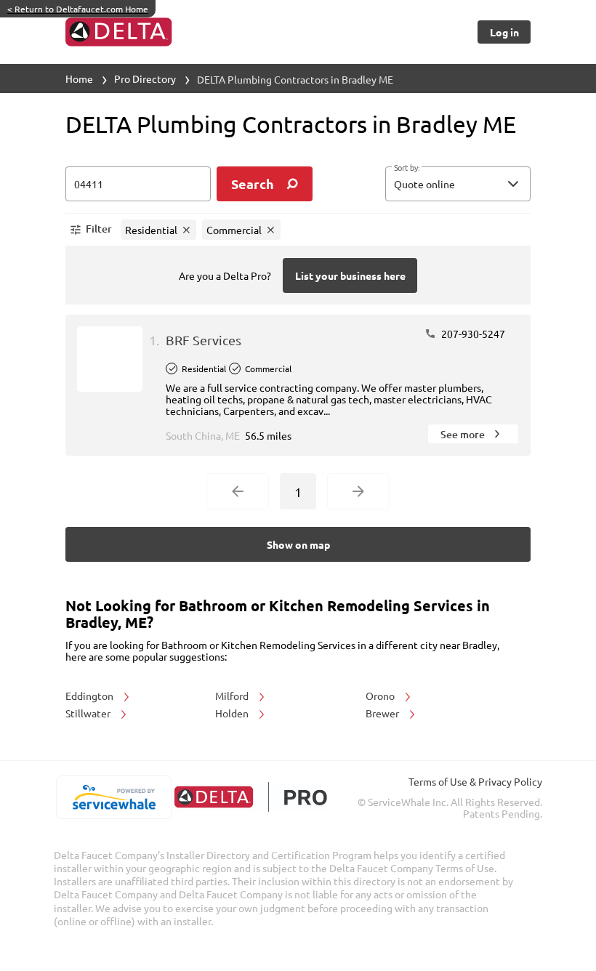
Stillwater (89, 713)
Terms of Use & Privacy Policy (475, 781)
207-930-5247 (472, 333)
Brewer (383, 713)
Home (79, 78)
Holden (233, 713)
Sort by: (406, 168)
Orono (381, 695)
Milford (233, 695)
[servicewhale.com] (114, 797)
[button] (458, 183)
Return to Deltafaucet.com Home (77, 9)
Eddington (90, 695)
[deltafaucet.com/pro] (250, 797)
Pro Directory (145, 78)
